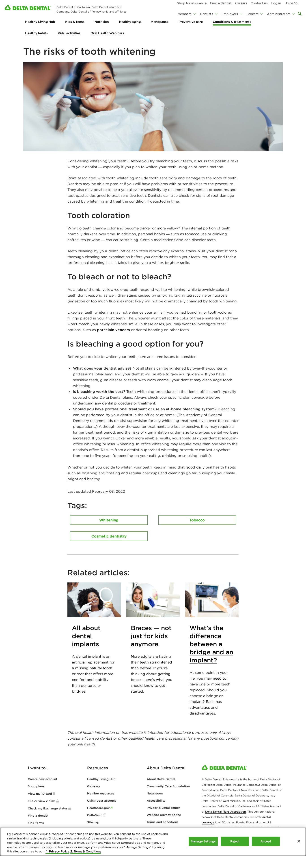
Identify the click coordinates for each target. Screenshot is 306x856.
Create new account (42, 779)
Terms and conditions (163, 822)
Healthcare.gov (98, 808)
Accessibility (156, 800)
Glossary (93, 786)
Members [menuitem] (184, 14)
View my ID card (40, 794)
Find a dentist (38, 815)
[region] (153, 841)
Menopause (159, 22)
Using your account (101, 800)
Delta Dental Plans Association (225, 811)
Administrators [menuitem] (279, 14)
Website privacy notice (164, 815)
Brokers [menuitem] (252, 14)
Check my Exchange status (48, 808)
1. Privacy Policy (57, 851)
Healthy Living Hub (40, 22)
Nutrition (102, 22)
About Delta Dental (161, 779)
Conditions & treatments (232, 22)
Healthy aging (130, 22)
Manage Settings (203, 841)
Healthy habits (36, 33)
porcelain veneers (113, 329)
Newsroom (155, 793)
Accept (266, 841)
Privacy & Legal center (163, 808)
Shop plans (36, 786)
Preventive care (191, 22)
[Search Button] (300, 13)
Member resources (100, 793)
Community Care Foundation (168, 786)
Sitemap (93, 822)
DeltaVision (96, 815)
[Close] (299, 841)
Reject (234, 841)
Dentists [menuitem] (206, 14)
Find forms (36, 823)
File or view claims (42, 801)
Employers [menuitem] (230, 14)
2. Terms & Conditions (85, 851)
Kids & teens (74, 22)
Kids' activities (69, 33)
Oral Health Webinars (107, 33)
